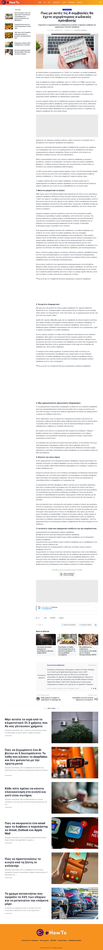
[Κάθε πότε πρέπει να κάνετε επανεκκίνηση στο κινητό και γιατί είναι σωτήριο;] (75, 798)
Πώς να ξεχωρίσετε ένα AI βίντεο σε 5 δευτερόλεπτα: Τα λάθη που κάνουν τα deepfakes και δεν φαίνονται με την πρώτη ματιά (26, 756)
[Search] (100, 2)
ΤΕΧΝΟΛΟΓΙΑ (67, 9)
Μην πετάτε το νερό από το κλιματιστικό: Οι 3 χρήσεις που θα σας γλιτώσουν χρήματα (26, 723)
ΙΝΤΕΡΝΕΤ (53, 617)
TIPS (45, 617)
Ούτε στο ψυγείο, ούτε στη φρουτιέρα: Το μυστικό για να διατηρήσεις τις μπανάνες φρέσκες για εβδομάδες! (22, 16)
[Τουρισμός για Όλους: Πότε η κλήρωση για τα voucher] (9, 44)
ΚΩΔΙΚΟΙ (61, 617)
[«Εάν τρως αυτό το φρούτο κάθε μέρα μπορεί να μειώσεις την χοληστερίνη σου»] (9, 35)
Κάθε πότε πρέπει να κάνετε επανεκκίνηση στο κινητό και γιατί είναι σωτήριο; (25, 792)
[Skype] (96, 689)
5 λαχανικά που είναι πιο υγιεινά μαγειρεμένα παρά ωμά (22, 26)
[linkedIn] (96, 625)
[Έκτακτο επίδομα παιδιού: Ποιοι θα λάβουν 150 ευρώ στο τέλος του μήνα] (9, 52)
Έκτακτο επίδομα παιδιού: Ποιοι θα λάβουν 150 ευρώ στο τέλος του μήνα (22, 52)
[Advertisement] (67, 125)
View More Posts (92, 665)
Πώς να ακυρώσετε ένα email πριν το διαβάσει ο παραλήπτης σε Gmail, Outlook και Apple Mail (26, 828)
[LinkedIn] (94, 689)
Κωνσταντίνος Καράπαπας (81, 30)
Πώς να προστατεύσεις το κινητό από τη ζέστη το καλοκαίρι (23, 862)
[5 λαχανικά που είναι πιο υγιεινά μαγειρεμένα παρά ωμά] (9, 26)
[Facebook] (92, 689)
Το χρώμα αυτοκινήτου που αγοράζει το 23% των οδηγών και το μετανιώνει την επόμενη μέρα (26, 899)
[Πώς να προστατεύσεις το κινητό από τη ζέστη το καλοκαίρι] (75, 868)
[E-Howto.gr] (10, 2)
